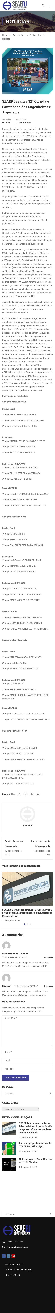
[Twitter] (25, 794)
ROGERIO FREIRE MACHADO (15, 953)
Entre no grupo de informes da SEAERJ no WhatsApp (35, 1145)
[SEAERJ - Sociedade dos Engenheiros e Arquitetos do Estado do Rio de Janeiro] (14, 5)
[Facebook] (19, 794)
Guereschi (7, 986)
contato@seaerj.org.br (17, 1247)
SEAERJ (27, 825)
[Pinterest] (32, 794)
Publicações (19, 35)
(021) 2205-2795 (15, 1241)
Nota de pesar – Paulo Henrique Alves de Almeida (36, 1160)
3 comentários (23, 122)
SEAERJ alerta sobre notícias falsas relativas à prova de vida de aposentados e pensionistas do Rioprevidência (27, 912)
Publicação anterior (14, 841)
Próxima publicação (40, 841)
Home (5, 35)
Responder (48, 957)
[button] (24, 924)
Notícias (6, 39)
